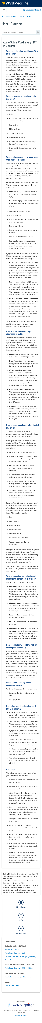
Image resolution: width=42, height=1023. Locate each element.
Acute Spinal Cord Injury (13, 949)
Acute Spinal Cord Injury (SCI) (15, 953)
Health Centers (11, 16)
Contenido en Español (33, 10)
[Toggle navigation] (3, 10)
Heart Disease (25, 16)
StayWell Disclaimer (21, 1015)
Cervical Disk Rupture (12, 986)
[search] (19, 32)
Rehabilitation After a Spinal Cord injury (18, 977)
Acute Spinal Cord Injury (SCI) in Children (19, 968)
